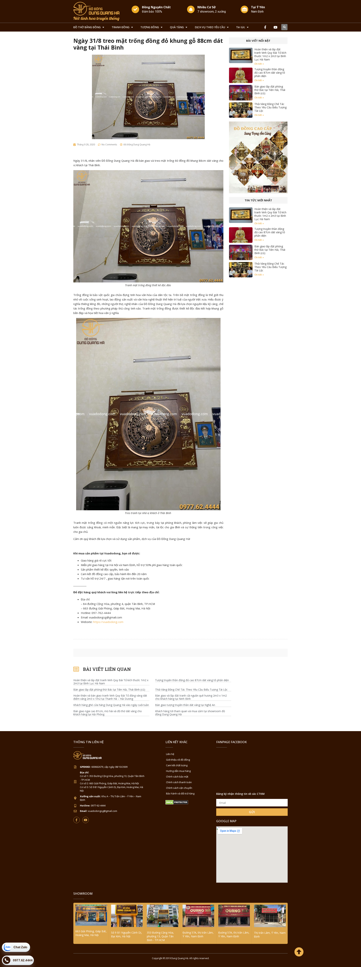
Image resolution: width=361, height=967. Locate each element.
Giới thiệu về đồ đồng (178, 759)
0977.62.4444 (23, 960)
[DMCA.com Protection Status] (176, 803)
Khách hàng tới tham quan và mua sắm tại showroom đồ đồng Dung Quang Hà (190, 713)
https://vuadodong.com (108, 622)
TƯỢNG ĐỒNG (149, 27)
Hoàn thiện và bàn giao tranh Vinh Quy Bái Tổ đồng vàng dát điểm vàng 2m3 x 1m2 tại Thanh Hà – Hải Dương (110, 697)
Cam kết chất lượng (176, 765)
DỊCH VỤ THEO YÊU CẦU (210, 27)
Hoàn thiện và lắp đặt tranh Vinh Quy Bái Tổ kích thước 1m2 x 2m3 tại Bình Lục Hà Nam (270, 54)
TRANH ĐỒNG (120, 27)
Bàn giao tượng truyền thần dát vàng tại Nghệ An (185, 705)
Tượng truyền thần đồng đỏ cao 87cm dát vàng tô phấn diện (269, 72)
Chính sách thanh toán (179, 782)
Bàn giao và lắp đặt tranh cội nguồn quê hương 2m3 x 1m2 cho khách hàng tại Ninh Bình (191, 697)
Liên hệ (170, 754)
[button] (284, 27)
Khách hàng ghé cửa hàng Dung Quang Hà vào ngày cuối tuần (111, 705)
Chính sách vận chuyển (179, 788)
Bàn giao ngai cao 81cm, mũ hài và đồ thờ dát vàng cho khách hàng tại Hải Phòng (107, 713)
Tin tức (240, 27)
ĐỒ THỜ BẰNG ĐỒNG (87, 27)
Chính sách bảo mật (177, 776)
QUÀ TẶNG (177, 27)
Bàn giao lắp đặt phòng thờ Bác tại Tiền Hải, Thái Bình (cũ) (269, 90)
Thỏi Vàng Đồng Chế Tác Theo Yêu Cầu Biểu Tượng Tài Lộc (270, 107)
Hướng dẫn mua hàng (178, 771)
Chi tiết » (259, 63)
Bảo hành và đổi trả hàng (180, 793)
